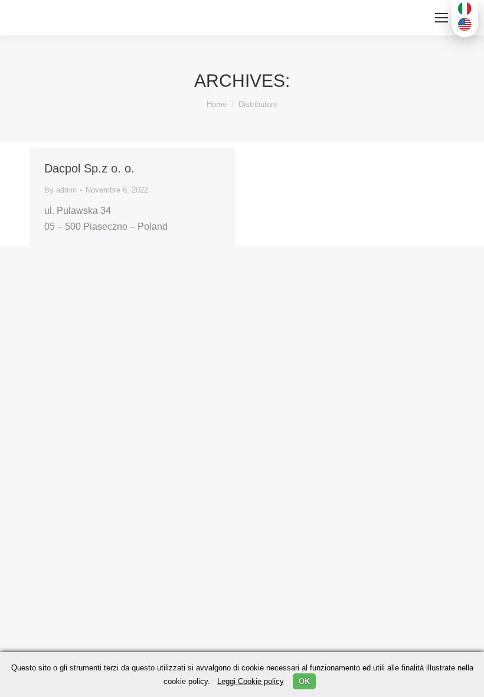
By (60, 189)
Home (217, 104)
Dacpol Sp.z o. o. (89, 168)
